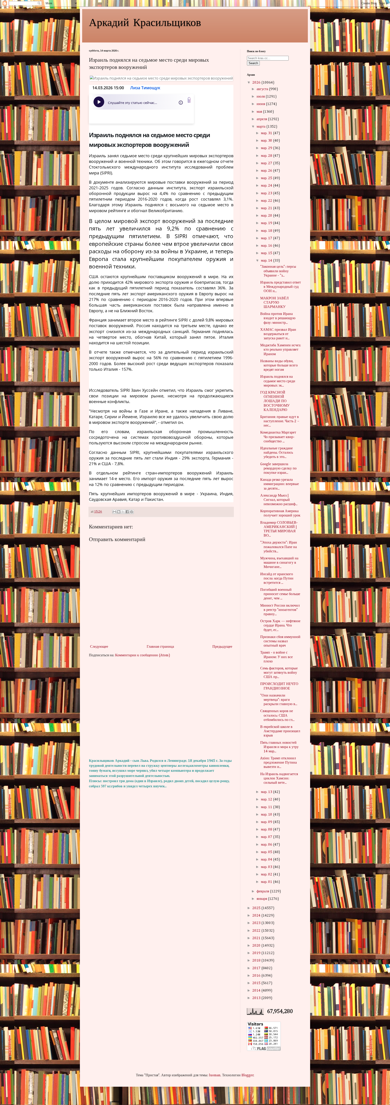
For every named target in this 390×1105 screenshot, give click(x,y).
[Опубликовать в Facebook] (127, 511)
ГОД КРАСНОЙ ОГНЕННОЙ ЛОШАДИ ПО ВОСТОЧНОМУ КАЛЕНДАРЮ (275, 401)
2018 (256, 960)
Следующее (99, 647)
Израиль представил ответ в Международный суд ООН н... (280, 287)
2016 (256, 976)
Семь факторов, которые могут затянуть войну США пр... (279, 673)
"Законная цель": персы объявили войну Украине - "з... (278, 271)
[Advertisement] (161, 708)
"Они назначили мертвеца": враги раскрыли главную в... (278, 700)
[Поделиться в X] (123, 511)
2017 (256, 968)
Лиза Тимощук (145, 87)
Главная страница (160, 647)
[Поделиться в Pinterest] (131, 511)
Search (253, 63)
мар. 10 (267, 814)
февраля (263, 891)
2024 (256, 915)
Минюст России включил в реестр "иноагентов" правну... (280, 610)
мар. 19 (267, 223)
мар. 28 (267, 156)
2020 (256, 946)
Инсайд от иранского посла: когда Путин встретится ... (276, 578)
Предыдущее (222, 647)
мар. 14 (267, 261)
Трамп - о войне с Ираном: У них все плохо (276, 657)
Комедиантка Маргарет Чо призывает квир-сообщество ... (278, 437)
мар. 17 (267, 238)
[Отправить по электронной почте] (114, 511)
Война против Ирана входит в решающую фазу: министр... (277, 318)
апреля (262, 119)
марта (261, 127)
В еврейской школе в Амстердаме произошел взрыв (280, 731)
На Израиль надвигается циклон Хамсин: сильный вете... (279, 778)
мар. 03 (267, 867)
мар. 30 (267, 141)
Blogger (247, 1075)
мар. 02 (267, 874)
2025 (256, 908)
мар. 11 (267, 807)
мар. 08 (267, 829)
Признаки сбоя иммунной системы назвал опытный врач (280, 641)
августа (263, 89)
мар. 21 (267, 208)
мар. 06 (267, 845)
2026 (256, 82)
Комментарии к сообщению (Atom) (142, 655)
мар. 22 (267, 201)
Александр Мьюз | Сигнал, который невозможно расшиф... (278, 500)
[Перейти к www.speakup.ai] (189, 100)
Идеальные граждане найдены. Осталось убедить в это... (276, 453)
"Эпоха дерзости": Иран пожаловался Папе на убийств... (278, 547)
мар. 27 (267, 163)
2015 (256, 983)
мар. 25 (267, 178)
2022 (256, 931)
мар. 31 (267, 133)
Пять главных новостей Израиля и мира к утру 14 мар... (279, 747)
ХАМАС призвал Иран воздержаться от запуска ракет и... (278, 334)
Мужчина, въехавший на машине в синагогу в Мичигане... (279, 563)
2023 (256, 923)
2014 (256, 990)
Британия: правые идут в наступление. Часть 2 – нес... (279, 421)
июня (261, 104)
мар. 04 (267, 859)
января (262, 899)
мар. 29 (267, 148)
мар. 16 (267, 246)
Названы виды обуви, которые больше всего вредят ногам (279, 365)
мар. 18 (267, 231)
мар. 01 (267, 882)
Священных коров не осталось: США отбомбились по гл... (277, 715)
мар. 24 (267, 186)
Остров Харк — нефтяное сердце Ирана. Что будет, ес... (280, 625)
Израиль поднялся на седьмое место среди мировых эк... (277, 381)
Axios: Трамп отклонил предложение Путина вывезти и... (278, 763)
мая (260, 112)
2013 (256, 998)
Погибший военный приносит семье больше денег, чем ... (280, 594)
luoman (215, 1075)
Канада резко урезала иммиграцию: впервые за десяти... (279, 484)
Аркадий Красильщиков (145, 21)
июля (261, 97)
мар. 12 (267, 799)
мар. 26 (267, 171)
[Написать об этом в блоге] (118, 511)
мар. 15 (267, 253)
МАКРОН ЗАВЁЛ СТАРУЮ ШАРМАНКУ (274, 303)
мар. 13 (267, 792)
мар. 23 (267, 193)
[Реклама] (141, 116)
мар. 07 (267, 837)
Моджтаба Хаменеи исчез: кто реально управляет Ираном (280, 350)
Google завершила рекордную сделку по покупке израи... (278, 468)
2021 (256, 938)
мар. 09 (267, 822)
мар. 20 (267, 216)
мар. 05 (267, 852)
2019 (256, 953)
